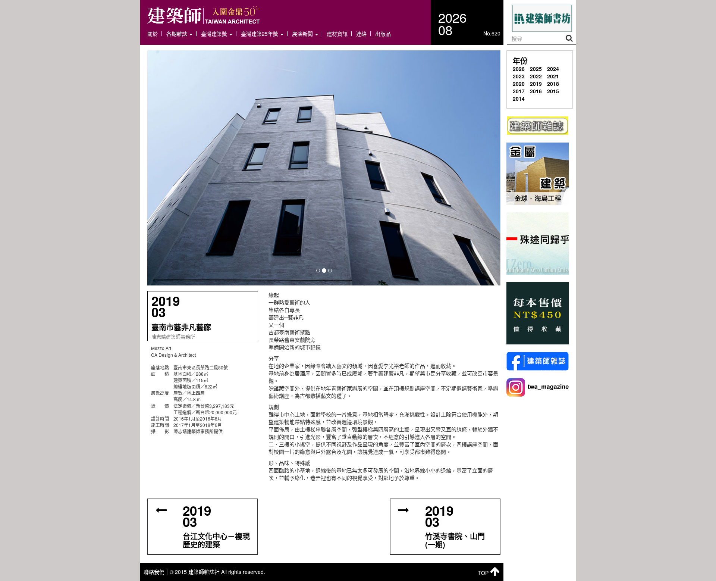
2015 (553, 91)
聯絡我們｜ (157, 571)
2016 (536, 91)
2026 (519, 68)
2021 (553, 76)
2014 (519, 98)
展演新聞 (303, 33)
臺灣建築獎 (215, 33)
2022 (536, 76)
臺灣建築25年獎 (260, 33)
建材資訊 (337, 33)
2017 (519, 91)
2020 (519, 83)
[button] (323, 167)
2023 (519, 76)
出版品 (383, 33)
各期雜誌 (177, 33)
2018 (553, 83)
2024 (553, 68)
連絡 (361, 33)
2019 (536, 83)
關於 (152, 33)
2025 (536, 68)
